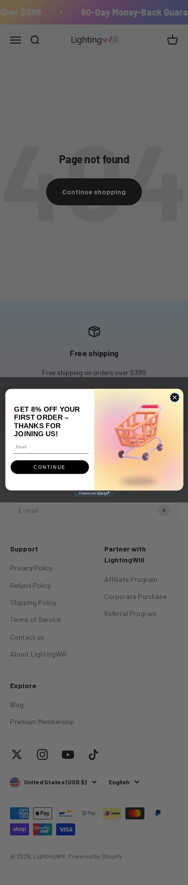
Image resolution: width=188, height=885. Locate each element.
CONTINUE (50, 466)
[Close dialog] (174, 397)
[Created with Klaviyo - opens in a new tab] (94, 493)
